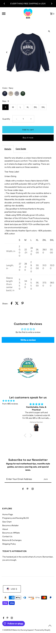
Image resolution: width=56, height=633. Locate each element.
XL (28, 107)
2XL (35, 107)
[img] (8, 400)
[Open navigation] (11, 13)
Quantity (6, 119)
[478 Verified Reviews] (28, 379)
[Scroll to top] (50, 625)
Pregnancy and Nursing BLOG (15, 518)
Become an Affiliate (11, 533)
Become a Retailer (10, 525)
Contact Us (7, 536)
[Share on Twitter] (17, 304)
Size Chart (6, 522)
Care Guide (21, 149)
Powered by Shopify (42, 630)
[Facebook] (23, 489)
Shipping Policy (9, 544)
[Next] (51, 3)
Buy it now (28, 137)
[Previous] (4, 3)
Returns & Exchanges (11, 540)
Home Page (7, 514)
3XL (43, 107)
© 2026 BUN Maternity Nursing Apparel (18, 630)
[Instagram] (33, 489)
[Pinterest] (27, 489)
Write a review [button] (28, 339)
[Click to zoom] (49, 31)
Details (7, 149)
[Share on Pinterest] (22, 304)
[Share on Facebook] (11, 304)
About (5, 529)
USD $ (14, 589)
